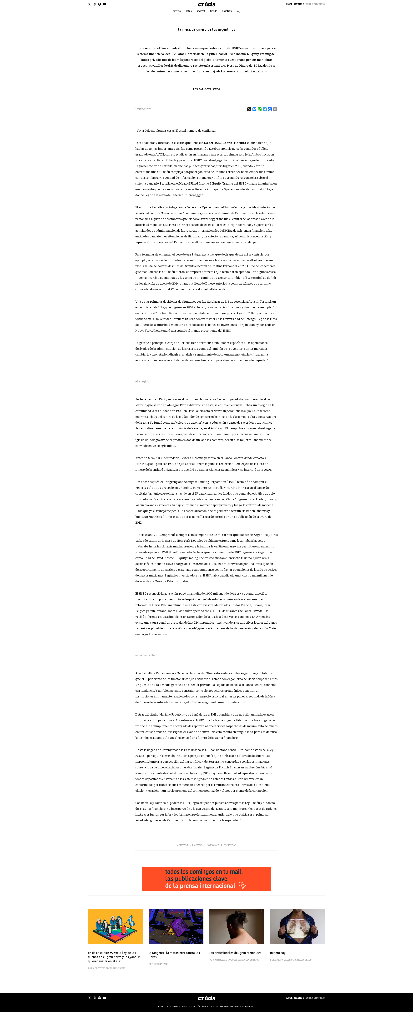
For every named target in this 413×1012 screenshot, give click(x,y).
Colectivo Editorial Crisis (109, 968)
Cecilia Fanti (161, 964)
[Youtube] (104, 4)
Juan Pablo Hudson (226, 960)
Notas (189, 11)
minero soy (278, 953)
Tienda (213, 11)
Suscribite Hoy (295, 4)
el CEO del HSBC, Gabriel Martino (222, 143)
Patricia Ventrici (248, 960)
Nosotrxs (227, 11)
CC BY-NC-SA (248, 1006)
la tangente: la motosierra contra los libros (174, 955)
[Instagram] (94, 4)
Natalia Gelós (303, 960)
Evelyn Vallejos (284, 960)
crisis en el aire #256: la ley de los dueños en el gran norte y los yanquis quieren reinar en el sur (114, 957)
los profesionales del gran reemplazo (235, 953)
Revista (177, 11)
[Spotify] (99, 4)
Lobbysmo (213, 845)
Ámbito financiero (190, 845)
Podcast (200, 11)
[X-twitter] (89, 4)
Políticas (229, 845)
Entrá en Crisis (315, 4)
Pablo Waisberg (209, 89)
